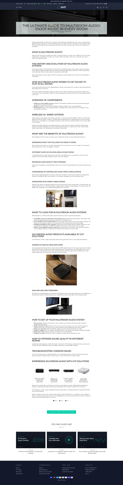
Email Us (87, 473)
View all (61, 427)
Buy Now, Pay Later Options (67, 471)
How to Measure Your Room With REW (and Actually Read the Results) (92, 452)
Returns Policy (19, 471)
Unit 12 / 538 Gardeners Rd (90, 467)
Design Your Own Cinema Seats (45, 471)
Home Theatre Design (32, 3)
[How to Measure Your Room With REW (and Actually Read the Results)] (92, 440)
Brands (55, 3)
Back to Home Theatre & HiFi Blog (62, 412)
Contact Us (61, 3)
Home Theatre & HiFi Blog (58, 31)
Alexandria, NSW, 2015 (90, 469)
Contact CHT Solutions (66, 394)
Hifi (24, 3)
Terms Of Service (19, 473)
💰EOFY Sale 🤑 (41, 3)
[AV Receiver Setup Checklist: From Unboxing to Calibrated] (30, 440)
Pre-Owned (49, 3)
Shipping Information (43, 469)
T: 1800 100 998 (88, 471)
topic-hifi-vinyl (68, 31)
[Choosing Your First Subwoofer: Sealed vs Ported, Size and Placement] (61, 440)
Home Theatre (19, 3)
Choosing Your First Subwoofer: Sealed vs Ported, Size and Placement (61, 452)
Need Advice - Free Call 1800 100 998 (94, 3)
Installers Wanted (65, 469)
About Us (18, 467)
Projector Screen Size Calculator (68, 467)
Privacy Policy (19, 469)
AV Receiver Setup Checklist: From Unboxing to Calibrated (31, 452)
